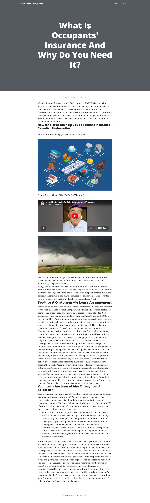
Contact (126, 3)
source (80, 195)
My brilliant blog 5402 (31, 3)
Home (116, 3)
